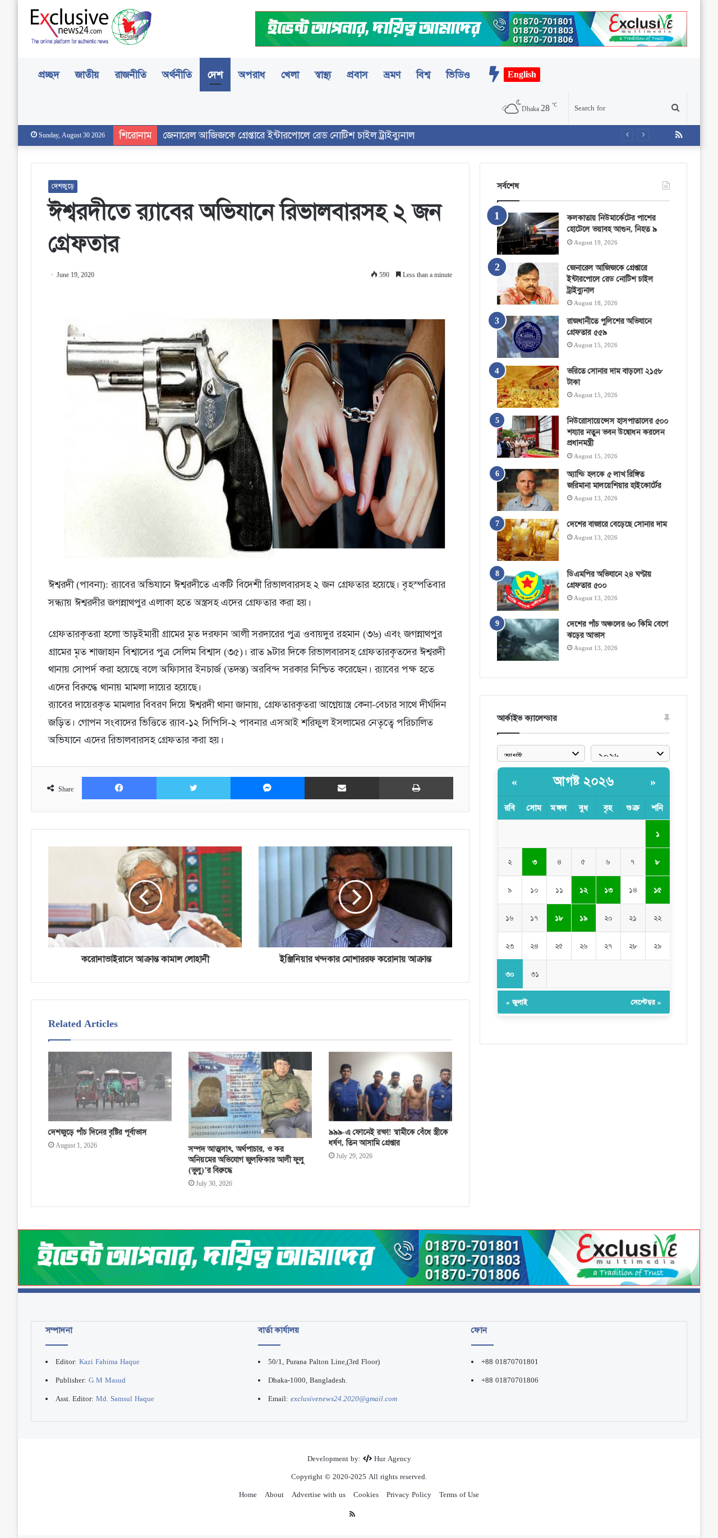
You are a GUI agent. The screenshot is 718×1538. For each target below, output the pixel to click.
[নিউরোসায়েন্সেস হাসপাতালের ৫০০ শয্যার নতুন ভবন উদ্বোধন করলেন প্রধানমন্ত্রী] (528, 437)
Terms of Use (459, 1494)
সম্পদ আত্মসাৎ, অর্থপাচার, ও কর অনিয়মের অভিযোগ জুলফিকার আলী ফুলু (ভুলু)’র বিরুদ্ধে (246, 1159)
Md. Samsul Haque (125, 1398)
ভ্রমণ (392, 74)
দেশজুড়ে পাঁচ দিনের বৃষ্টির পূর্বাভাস (97, 1132)
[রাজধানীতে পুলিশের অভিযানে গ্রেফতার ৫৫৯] (528, 337)
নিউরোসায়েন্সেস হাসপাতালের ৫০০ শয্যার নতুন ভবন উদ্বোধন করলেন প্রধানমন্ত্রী (618, 432)
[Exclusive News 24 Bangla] (91, 26)
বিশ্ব (423, 74)
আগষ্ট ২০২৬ (584, 781)
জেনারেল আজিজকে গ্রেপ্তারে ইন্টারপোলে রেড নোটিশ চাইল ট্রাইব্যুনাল (610, 278)
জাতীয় (87, 74)
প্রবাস (357, 74)
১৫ (657, 890)
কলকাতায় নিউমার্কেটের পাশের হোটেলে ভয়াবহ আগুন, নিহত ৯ (612, 223)
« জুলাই (516, 1002)
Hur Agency (392, 1458)
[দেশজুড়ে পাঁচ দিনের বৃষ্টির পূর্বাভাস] (110, 1086)
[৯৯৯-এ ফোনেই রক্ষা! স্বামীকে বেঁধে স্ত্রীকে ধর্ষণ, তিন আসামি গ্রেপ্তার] (390, 1086)
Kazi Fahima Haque (109, 1361)
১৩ (608, 890)
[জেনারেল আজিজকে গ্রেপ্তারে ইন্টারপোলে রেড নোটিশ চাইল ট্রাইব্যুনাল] (528, 284)
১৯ (583, 918)
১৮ (559, 918)
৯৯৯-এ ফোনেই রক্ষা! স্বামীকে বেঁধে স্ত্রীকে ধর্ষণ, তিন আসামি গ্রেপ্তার (388, 1137)
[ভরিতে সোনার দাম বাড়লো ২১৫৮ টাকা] (528, 387)
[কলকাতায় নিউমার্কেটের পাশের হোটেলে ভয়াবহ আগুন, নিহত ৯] (528, 234)
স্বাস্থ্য (323, 74)
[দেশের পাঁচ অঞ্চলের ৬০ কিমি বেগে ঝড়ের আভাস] (528, 640)
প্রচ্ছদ (49, 74)
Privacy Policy (408, 1494)
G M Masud (107, 1380)
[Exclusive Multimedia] (359, 1256)
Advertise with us (319, 1494)
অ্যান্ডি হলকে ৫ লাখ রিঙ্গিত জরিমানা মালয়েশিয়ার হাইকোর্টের (614, 479)
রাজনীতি (130, 74)
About (274, 1494)
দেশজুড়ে (63, 186)
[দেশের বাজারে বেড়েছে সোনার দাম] (528, 540)
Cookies (366, 1494)
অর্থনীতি (177, 74)
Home (248, 1494)
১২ (583, 890)
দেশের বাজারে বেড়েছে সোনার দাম (617, 524)
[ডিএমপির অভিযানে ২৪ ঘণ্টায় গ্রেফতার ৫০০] (528, 590)
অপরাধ (251, 74)
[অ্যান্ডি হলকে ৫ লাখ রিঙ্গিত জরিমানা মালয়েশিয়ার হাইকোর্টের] (528, 490)
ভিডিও (458, 74)
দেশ (215, 74)
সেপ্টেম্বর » (646, 1002)
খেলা (290, 74)
